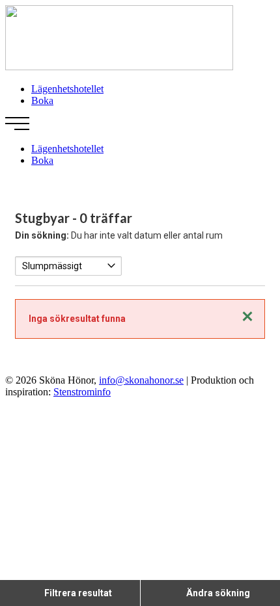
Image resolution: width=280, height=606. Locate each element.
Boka (42, 100)
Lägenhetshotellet (67, 88)
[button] (140, 125)
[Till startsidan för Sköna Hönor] (119, 66)
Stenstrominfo (82, 391)
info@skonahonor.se (141, 380)
